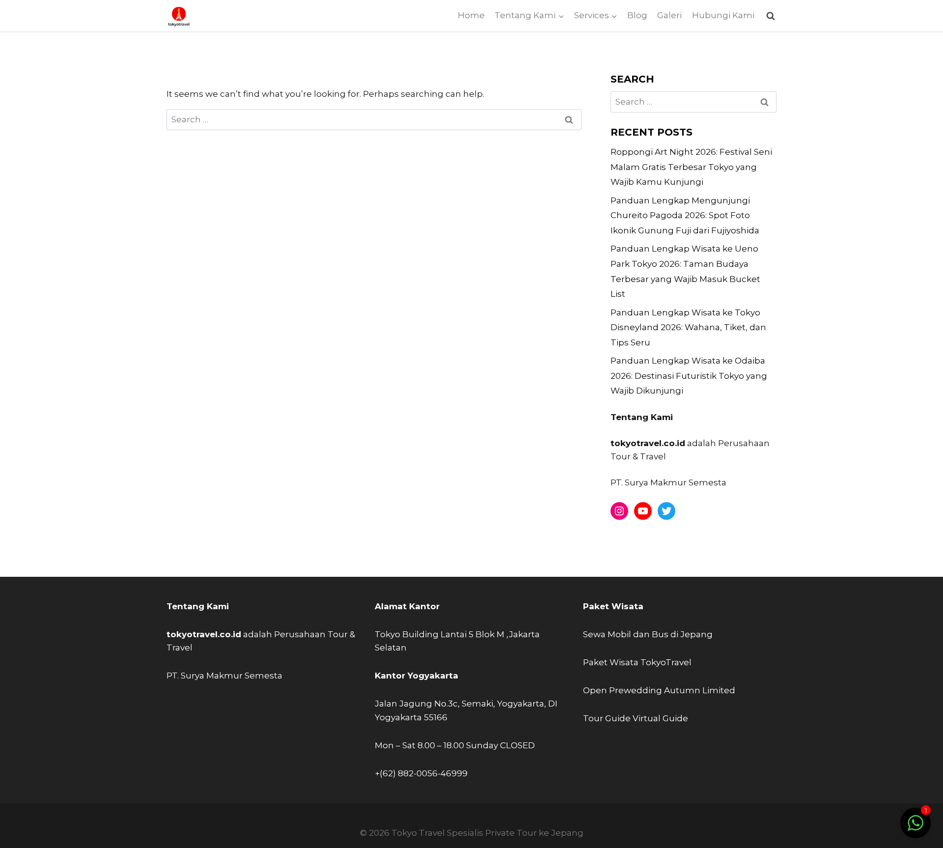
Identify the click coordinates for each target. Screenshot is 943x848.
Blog (637, 15)
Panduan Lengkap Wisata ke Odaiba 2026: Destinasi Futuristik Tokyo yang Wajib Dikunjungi (688, 376)
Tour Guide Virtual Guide (635, 718)
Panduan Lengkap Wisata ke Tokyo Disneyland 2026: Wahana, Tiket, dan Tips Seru (688, 327)
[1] (915, 828)
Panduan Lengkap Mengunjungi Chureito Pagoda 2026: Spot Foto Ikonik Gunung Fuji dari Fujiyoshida (684, 215)
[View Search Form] (770, 16)
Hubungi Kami (723, 15)
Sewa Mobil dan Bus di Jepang (648, 634)
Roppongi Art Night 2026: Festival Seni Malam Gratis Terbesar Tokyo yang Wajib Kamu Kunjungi (691, 167)
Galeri (669, 15)
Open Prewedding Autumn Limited (659, 690)
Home (471, 15)
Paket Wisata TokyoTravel (637, 662)
